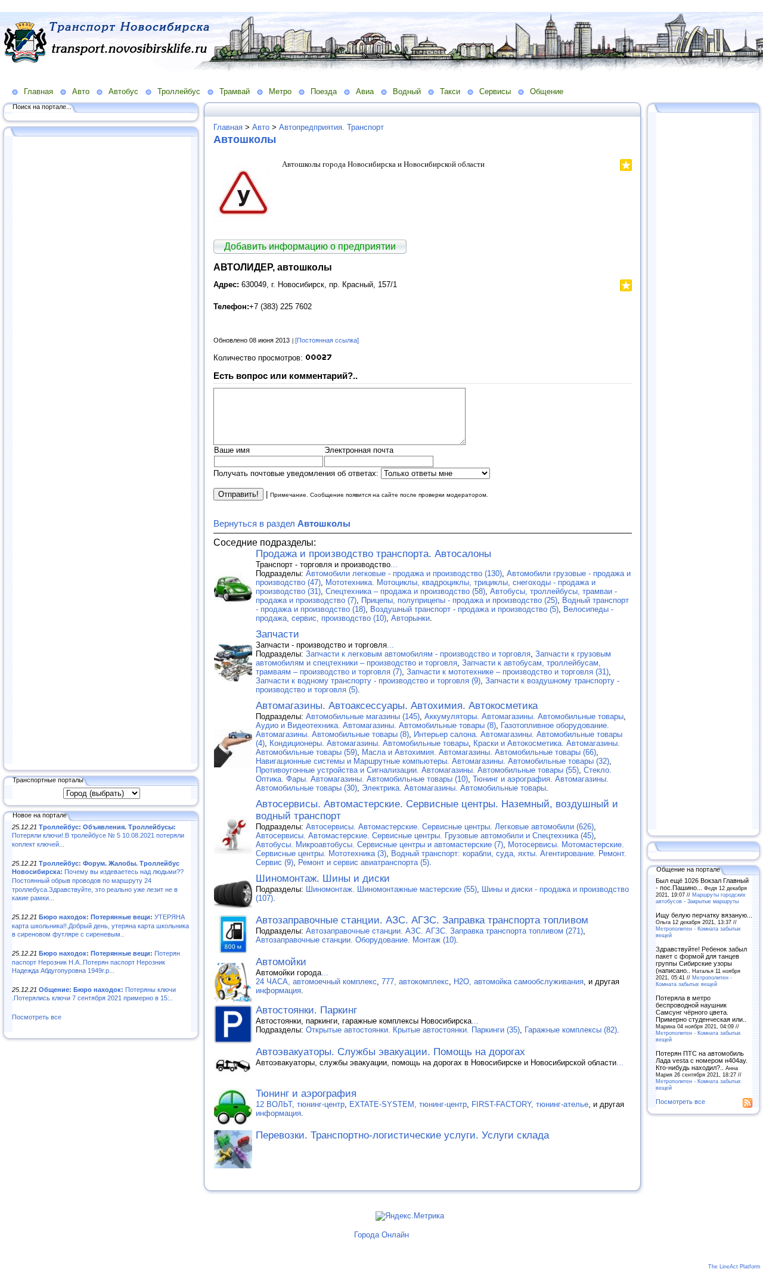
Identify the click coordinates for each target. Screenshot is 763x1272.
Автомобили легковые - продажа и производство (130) (404, 573)
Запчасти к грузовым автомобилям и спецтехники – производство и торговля (433, 658)
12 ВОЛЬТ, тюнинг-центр (300, 1104)
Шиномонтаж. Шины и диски (323, 878)
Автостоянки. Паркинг (306, 1010)
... (394, 564)
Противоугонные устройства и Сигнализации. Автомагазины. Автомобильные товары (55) (417, 770)
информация (278, 990)
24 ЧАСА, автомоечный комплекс (316, 981)
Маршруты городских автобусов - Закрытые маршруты (701, 897)
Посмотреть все (36, 1017)
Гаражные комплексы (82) (571, 1029)
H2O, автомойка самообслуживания (519, 981)
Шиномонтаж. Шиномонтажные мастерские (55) (391, 889)
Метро (280, 91)
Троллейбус (178, 91)
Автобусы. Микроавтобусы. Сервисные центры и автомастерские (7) (379, 844)
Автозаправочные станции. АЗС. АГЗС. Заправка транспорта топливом (422, 920)
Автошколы (244, 139)
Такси (450, 91)
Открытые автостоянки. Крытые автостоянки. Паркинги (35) (413, 1029)
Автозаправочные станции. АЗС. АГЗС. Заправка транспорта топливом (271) (444, 930)
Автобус (123, 91)
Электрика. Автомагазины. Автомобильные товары (454, 787)
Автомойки (281, 962)
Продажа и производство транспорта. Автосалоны (373, 553)
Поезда (324, 91)
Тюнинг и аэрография (306, 1093)
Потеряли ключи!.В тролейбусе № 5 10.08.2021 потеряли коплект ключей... (98, 835)
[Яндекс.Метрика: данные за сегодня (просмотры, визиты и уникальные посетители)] (410, 1216)
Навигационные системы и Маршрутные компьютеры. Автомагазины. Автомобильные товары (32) (432, 761)
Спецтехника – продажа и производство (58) (405, 591)
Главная (38, 91)
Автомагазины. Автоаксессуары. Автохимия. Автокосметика (397, 705)
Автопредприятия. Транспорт (331, 127)
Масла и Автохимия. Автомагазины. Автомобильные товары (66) (479, 752)
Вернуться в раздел (282, 523)
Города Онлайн (381, 1234)
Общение (546, 91)
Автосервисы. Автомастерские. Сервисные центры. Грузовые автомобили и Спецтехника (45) (425, 835)
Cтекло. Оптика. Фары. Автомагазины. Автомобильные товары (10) (434, 774)
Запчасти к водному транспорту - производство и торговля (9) (368, 680)
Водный (407, 91)
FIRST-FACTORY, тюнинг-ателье (530, 1104)
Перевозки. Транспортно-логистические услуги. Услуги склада (402, 1135)
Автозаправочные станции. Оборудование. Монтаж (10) (356, 939)
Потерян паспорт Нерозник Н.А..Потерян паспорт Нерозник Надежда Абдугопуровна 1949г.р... (96, 962)
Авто (80, 91)
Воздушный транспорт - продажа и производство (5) (464, 609)
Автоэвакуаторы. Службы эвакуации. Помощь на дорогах (390, 1052)
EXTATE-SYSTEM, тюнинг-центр (408, 1104)
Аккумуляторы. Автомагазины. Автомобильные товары (524, 716)
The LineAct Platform (734, 1267)
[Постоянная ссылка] (327, 340)
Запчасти (277, 634)
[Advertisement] (101, 451)
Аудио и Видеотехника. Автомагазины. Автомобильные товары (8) (376, 725)
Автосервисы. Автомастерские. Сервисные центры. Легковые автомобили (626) (450, 826)
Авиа (365, 91)
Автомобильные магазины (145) (363, 716)
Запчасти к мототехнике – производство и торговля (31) (508, 671)
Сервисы (495, 91)
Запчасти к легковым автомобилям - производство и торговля (418, 653)
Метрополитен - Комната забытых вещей (694, 980)
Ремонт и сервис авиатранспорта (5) (363, 862)
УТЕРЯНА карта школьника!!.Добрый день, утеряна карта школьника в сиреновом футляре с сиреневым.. (100, 925)
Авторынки (410, 618)
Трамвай (234, 91)
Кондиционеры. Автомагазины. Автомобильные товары (369, 743)
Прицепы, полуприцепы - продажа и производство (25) (459, 600)
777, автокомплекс (415, 981)
